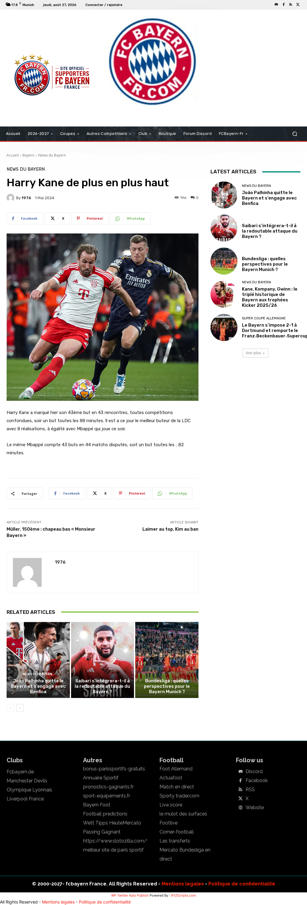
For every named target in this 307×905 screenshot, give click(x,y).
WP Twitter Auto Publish (130, 895)
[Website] (240, 807)
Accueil (13, 155)
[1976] (11, 198)
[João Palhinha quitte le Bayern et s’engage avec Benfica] (38, 660)
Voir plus (253, 352)
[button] (295, 134)
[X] (298, 4)
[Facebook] (283, 4)
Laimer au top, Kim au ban (170, 529)
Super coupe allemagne (264, 318)
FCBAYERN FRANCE (28, 34)
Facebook (257, 780)
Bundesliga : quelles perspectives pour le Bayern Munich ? (167, 686)
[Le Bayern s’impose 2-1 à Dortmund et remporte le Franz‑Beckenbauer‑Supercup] (223, 327)
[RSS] (290, 4)
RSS (250, 789)
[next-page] (20, 708)
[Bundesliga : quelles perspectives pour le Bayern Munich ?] (166, 660)
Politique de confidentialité (241, 884)
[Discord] (276, 4)
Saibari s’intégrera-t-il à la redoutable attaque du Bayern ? (102, 686)
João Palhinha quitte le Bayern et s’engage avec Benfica (38, 686)
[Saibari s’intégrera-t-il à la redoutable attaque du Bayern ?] (102, 660)
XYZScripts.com (183, 895)
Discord (254, 771)
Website (255, 807)
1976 (26, 198)
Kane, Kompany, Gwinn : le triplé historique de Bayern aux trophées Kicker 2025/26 (269, 297)
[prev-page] (10, 708)
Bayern (28, 155)
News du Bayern (52, 155)
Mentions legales (183, 884)
